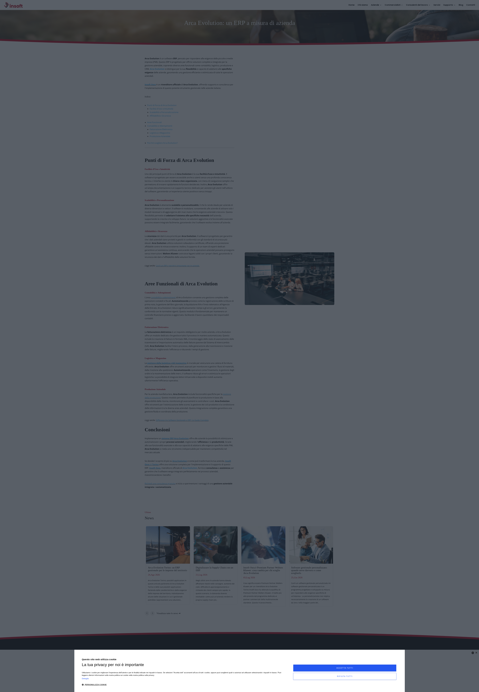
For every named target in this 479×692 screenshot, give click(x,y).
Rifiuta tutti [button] (345, 676)
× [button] (476, 653)
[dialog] (239, 671)
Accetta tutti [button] (344, 668)
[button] (184, 685)
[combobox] (473, 653)
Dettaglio (85, 679)
